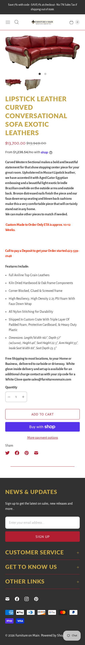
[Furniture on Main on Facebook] (19, 599)
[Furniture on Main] (42, 22)
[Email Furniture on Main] (10, 599)
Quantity (11, 387)
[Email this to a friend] (36, 453)
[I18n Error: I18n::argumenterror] (13, 82)
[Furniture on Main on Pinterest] (39, 599)
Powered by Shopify (54, 635)
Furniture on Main (27, 635)
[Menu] (7, 22)
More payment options (42, 437)
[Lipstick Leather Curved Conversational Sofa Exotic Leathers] (42, 52)
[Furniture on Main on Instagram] (29, 599)
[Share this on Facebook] (17, 453)
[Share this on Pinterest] (26, 453)
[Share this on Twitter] (8, 453)
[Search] (16, 22)
